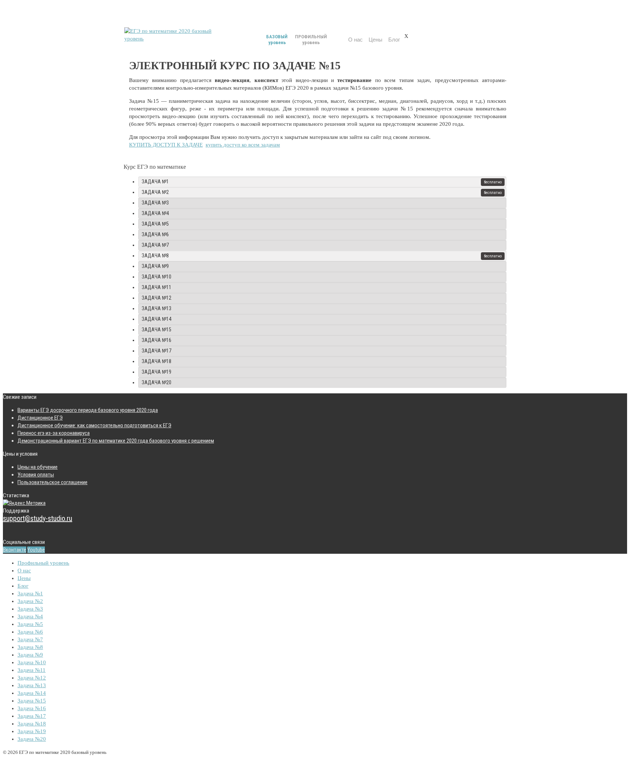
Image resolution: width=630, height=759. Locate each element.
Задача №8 (155, 255)
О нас (355, 39)
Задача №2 (155, 192)
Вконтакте (14, 549)
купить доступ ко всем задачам (243, 145)
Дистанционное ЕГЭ (40, 417)
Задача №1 (155, 181)
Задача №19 (156, 372)
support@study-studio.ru (37, 518)
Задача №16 (156, 340)
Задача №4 (155, 213)
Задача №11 (156, 287)
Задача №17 (156, 351)
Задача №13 (156, 308)
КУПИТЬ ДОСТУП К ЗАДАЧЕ (166, 145)
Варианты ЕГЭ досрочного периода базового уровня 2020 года (88, 410)
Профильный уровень (43, 563)
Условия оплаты (36, 474)
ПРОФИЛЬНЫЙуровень (311, 39)
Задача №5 (155, 224)
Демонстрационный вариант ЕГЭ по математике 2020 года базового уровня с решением (116, 440)
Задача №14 (156, 319)
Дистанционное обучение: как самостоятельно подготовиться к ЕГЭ (94, 425)
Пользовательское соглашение (53, 482)
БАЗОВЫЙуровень (277, 39)
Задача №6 (155, 234)
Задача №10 (156, 277)
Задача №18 (156, 361)
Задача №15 (156, 329)
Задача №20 (156, 382)
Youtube (36, 549)
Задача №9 (155, 266)
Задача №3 (155, 203)
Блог (394, 39)
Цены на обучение (38, 467)
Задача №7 (155, 245)
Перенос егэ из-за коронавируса (54, 433)
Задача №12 (156, 298)
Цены (375, 39)
